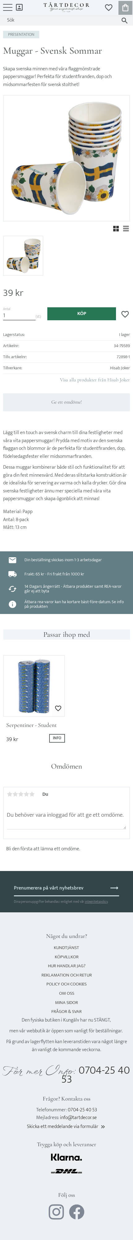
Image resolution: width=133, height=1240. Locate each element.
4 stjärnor (26, 794)
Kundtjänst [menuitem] (66, 948)
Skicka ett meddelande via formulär (66, 1126)
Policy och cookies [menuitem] (66, 984)
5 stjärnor (32, 794)
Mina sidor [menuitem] (19, 7)
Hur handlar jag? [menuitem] (66, 966)
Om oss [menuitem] (66, 993)
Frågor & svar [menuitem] (66, 1011)
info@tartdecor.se (78, 1118)
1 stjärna (9, 794)
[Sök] (124, 20)
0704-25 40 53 (95, 1075)
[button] (7, 10)
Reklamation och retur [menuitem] (66, 975)
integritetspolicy (96, 902)
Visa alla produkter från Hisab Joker (95, 380)
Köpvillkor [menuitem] (67, 957)
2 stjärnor (15, 794)
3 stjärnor (21, 794)
